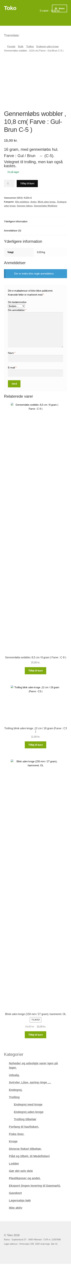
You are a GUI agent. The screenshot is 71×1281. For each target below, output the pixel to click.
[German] (31, 35)
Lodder (14, 1163)
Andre (33, 202)
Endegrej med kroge (28, 1104)
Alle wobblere (22, 202)
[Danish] (22, 35)
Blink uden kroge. (47, 202)
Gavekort (15, 1193)
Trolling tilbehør (25, 1119)
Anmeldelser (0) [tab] (12, 230)
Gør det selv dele (21, 1171)
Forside (11, 46)
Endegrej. (15, 1090)
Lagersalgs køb (20, 1200)
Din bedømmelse (17, 302)
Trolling (30, 46)
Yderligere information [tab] (15, 221)
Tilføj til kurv (27, 183)
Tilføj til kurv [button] (35, 670)
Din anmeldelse (17, 310)
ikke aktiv (15, 1207)
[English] (27, 35)
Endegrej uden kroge (47, 46)
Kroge (13, 1141)
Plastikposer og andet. (25, 1178)
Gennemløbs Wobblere (45, 206)
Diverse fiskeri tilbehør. (25, 1148)
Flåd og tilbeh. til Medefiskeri (29, 1156)
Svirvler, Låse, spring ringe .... (30, 1082)
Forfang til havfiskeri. (24, 1126)
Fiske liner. (16, 1134)
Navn (11, 353)
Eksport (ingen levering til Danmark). (35, 1185)
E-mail (12, 367)
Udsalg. (14, 1075)
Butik (20, 46)
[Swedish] (35, 35)
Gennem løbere (25, 206)
